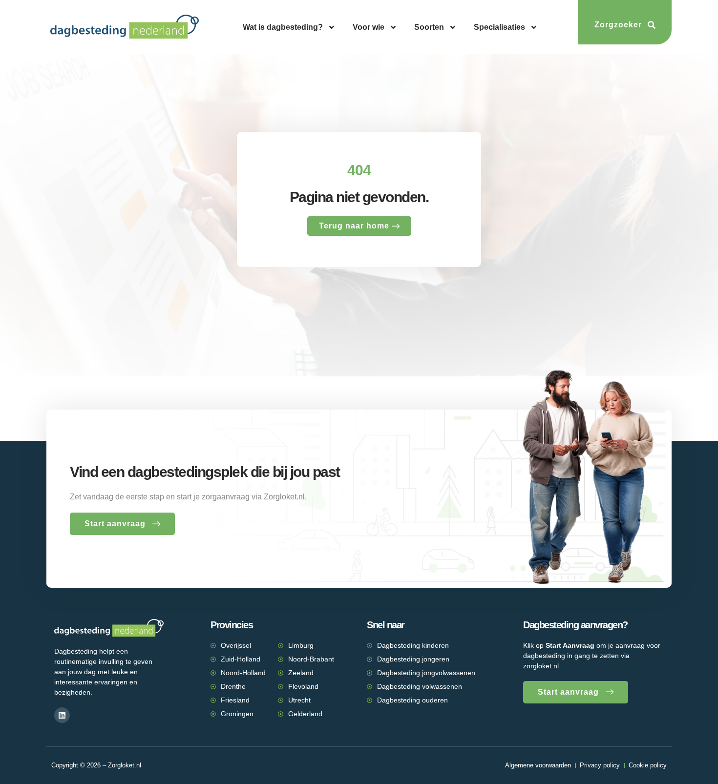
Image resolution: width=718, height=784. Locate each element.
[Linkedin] (62, 715)
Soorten (429, 27)
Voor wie (368, 27)
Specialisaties (499, 27)
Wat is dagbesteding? (283, 27)
